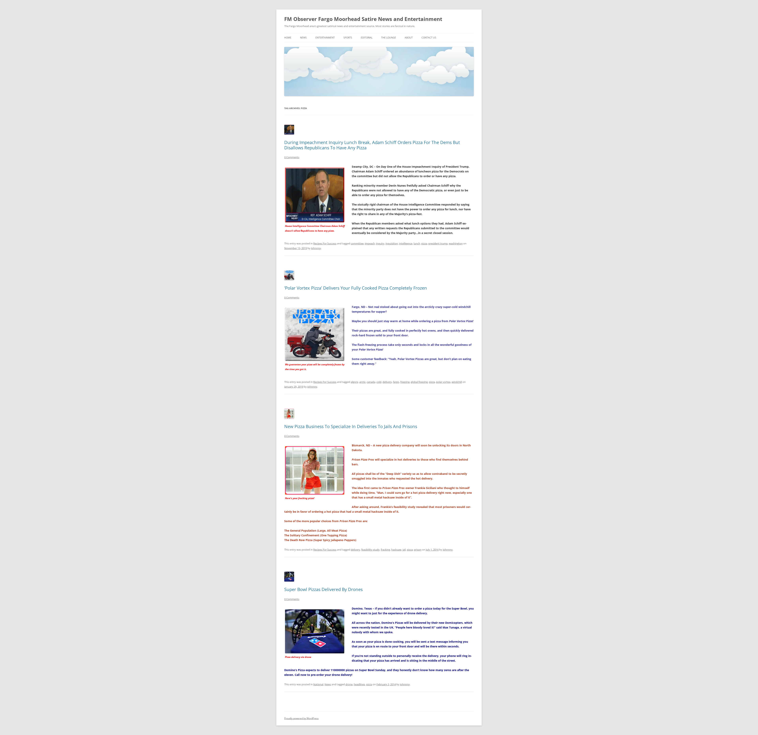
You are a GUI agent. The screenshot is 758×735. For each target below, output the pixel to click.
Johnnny (316, 248)
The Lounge (388, 37)
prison (417, 549)
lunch (417, 243)
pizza (424, 243)
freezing (405, 382)
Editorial (366, 37)
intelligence (405, 243)
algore (354, 382)
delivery (387, 382)
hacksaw (396, 549)
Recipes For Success (324, 243)
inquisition (392, 243)
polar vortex (443, 382)
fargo (396, 382)
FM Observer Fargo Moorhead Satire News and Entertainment (363, 18)
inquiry (380, 243)
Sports (347, 37)
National (318, 684)
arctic (362, 382)
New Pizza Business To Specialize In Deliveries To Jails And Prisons (350, 426)
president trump (438, 243)
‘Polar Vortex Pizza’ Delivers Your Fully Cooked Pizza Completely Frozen (355, 288)
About (409, 37)
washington (456, 243)
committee (357, 243)
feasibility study (370, 549)
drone (349, 684)
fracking (385, 549)
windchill (457, 382)
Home (287, 37)
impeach (370, 243)
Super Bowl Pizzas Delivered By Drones (323, 589)
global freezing (419, 382)
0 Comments (291, 157)
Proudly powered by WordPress (301, 718)
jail (404, 549)
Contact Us (428, 37)
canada (371, 382)
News (303, 37)
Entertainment (325, 37)
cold (378, 382)
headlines (359, 684)
